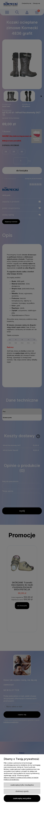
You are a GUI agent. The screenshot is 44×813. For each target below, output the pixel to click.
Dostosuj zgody (22, 791)
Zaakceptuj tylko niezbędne (22, 785)
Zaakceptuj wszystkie (22, 798)
